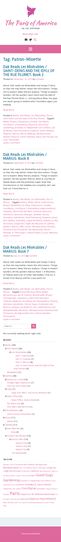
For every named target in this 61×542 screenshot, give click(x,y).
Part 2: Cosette (23, 359)
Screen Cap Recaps (16, 435)
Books (16, 115)
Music (8, 417)
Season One (22, 446)
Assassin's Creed (15, 379)
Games (8, 376)
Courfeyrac (43, 121)
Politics (29, 468)
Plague (48, 489)
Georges (28, 214)
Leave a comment (11, 143)
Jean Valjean (9, 220)
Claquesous (23, 121)
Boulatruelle (38, 295)
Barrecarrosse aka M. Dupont (17, 295)
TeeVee (9, 425)
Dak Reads (25, 115)
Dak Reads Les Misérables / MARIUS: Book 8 (25, 156)
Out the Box (35, 534)
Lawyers (47, 220)
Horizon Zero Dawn (17, 386)
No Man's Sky (13, 403)
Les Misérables (38, 115)
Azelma (23, 202)
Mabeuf (50, 131)
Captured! (7, 489)
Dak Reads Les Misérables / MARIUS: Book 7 (25, 249)
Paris (31, 313)
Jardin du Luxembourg (22, 503)
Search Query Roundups (19, 414)
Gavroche (18, 214)
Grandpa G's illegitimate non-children (32, 127)
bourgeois (41, 489)
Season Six (21, 449)
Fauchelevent (48, 499)
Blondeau (11, 503)
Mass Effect (13, 396)
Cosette (33, 121)
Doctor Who (17, 439)
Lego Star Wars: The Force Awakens (29, 392)
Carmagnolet (9, 298)
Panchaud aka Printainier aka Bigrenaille (22, 229)
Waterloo (53, 233)
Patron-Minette (27, 137)
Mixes (10, 421)
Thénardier (13, 140)
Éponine (33, 124)
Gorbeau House (40, 214)
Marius (15, 134)
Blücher (35, 468)
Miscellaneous (12, 410)
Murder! (51, 226)
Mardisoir (23, 310)
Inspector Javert (37, 131)
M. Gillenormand (40, 494)
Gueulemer (18, 217)
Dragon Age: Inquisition (19, 382)
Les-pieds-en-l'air (28, 307)
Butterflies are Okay (20, 205)
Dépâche (17, 301)
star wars (42, 468)
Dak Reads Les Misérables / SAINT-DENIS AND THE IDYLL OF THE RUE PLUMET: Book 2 (29, 70)
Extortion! (8, 214)
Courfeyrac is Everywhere (15, 124)
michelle (39, 79)
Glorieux (7, 304)
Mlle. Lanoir (25, 226)
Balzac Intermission (43, 202)
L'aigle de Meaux (34, 220)
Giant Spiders (16, 489)
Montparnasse (43, 134)
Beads (5, 503)
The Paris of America (30, 22)
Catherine (34, 471)
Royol (38, 137)
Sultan (12, 465)
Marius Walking (27, 134)
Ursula (44, 233)
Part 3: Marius (23, 362)
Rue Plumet (47, 137)
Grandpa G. (31, 484)
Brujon (13, 121)
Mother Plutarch (11, 137)
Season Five (21, 443)
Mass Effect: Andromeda (23, 400)
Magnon (7, 134)
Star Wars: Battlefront (18, 407)
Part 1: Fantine (23, 356)
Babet (6, 121)
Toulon (53, 481)
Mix (18, 499)
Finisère (53, 301)
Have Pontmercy (21, 131)
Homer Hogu (30, 304)
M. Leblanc (49, 223)
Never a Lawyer (16, 476)
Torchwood (17, 453)
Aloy (15, 499)
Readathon (12, 372)
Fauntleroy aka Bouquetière (35, 301)
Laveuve (15, 307)
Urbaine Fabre (33, 233)
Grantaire (7, 217)
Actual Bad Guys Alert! (30, 292)
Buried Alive (25, 471)
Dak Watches (13, 428)
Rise (13, 432)
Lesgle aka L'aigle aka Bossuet (28, 223)
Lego (9, 389)
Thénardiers (20, 233)
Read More (8, 110)
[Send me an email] (26, 40)
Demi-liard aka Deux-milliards (27, 211)
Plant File (22, 468)
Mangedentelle (10, 310)
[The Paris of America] (30, 11)
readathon (20, 485)
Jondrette (20, 220)
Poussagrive (9, 316)
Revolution (47, 471)
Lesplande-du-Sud (46, 307)
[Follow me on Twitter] (30, 40)
